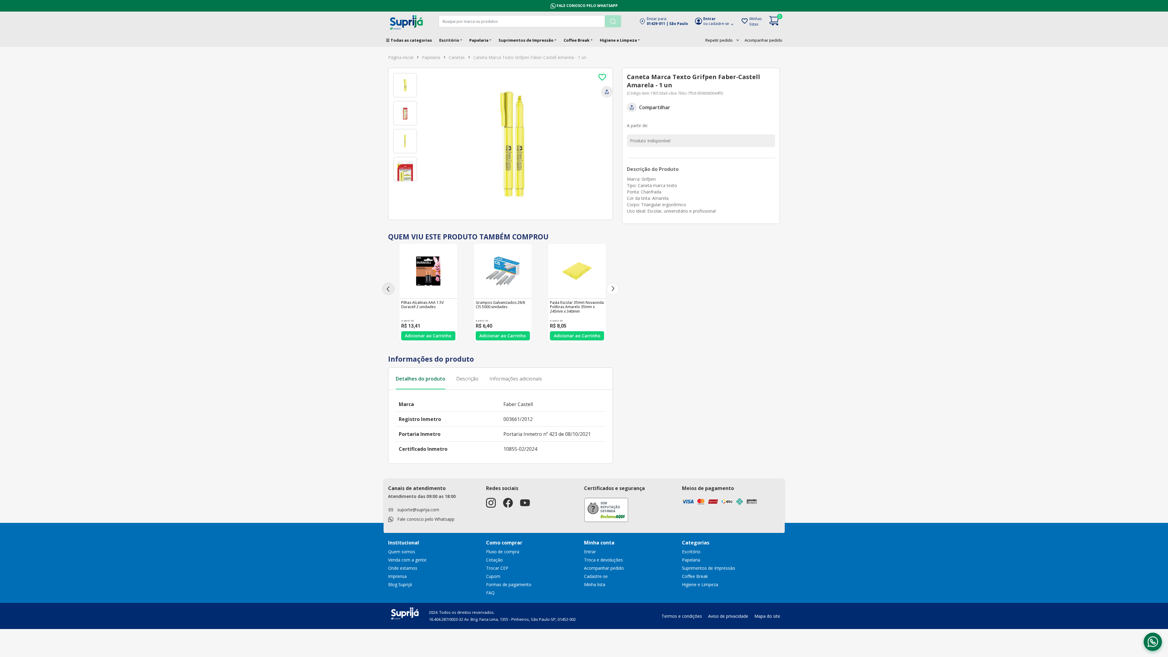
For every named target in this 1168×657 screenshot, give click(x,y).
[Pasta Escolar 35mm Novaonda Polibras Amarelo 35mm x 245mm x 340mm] (577, 271)
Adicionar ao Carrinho (428, 336)
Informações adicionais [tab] (515, 378)
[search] (530, 21)
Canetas (457, 57)
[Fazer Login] (602, 77)
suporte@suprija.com (418, 510)
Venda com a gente (407, 560)
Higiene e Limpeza (618, 40)
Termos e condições (682, 616)
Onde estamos (402, 568)
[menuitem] (722, 40)
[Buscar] (613, 21)
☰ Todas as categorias (409, 40)
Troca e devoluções (603, 560)
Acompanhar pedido (763, 40)
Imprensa (397, 576)
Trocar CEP (497, 568)
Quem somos (401, 551)
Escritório (449, 40)
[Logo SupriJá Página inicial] (406, 22)
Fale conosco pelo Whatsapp (587, 5)
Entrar (590, 551)
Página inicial (400, 57)
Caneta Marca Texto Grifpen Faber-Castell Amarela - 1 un (529, 57)
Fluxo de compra (502, 551)
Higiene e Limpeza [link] (700, 584)
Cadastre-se (596, 576)
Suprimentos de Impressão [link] (708, 568)
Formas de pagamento (508, 584)
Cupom (493, 576)
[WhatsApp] (1153, 642)
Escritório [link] (691, 551)
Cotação (494, 560)
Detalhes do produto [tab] (420, 378)
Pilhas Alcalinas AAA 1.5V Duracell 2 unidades (422, 305)
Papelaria (478, 40)
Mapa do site (767, 616)
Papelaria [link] (691, 560)
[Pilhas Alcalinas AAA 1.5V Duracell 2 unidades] (428, 271)
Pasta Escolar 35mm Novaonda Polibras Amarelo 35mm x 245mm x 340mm (577, 307)
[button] (663, 21)
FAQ (490, 593)
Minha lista (594, 584)
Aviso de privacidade (728, 616)
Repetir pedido (719, 40)
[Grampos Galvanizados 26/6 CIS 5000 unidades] (503, 271)
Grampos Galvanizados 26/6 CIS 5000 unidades (500, 305)
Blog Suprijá (400, 584)
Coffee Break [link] (695, 576)
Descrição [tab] (467, 378)
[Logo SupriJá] (405, 613)
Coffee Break (576, 40)
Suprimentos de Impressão (526, 40)
